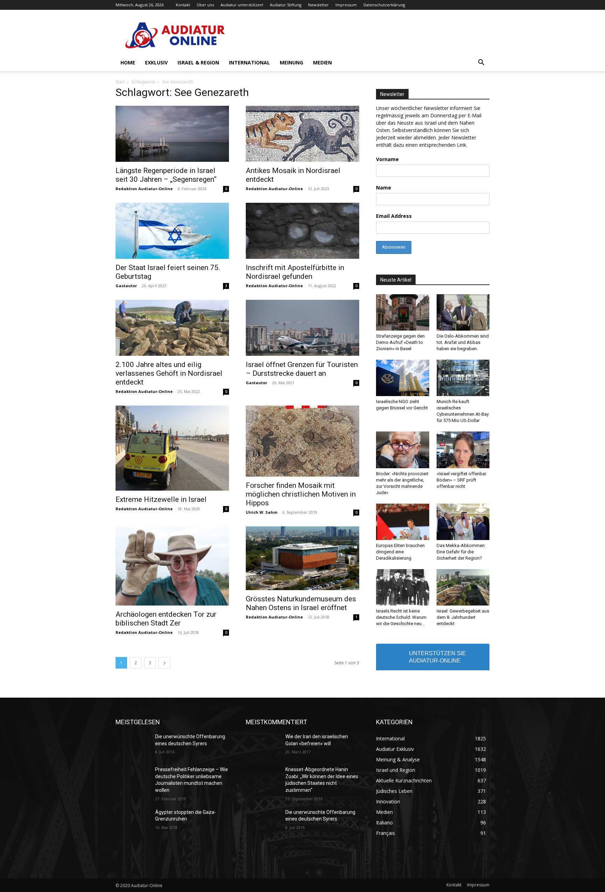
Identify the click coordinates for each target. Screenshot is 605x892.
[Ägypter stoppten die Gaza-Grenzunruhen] (132, 821)
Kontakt (183, 4)
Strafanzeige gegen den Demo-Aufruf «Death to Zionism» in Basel (400, 342)
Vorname (387, 159)
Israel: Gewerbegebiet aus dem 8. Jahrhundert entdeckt (463, 617)
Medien (322, 62)
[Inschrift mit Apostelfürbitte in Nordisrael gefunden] (302, 231)
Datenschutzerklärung (384, 4)
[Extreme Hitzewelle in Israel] (172, 448)
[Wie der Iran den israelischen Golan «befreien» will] (263, 745)
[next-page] (165, 663)
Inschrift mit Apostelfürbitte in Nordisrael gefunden (295, 272)
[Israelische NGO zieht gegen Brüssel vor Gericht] (402, 378)
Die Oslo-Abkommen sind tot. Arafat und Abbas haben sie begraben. (463, 342)
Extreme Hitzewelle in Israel (161, 499)
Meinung (291, 62)
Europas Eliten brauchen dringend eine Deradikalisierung (400, 552)
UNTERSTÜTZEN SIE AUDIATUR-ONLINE (437, 657)
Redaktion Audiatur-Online (144, 188)
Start (120, 82)
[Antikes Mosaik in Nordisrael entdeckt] (302, 134)
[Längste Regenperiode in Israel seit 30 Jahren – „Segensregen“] (172, 134)
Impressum (346, 4)
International (249, 62)
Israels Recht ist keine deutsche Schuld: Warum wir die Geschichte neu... (401, 617)
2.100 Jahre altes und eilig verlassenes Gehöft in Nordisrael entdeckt (169, 373)
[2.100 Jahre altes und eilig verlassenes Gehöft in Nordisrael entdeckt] (172, 328)
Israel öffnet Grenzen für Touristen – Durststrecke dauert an (302, 369)
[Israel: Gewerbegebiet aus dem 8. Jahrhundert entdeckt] (463, 587)
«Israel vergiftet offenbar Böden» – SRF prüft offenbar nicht (461, 480)
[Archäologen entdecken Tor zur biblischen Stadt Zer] (172, 566)
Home (127, 62)
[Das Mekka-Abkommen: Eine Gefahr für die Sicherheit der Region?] (463, 522)
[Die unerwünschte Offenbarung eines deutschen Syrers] (132, 745)
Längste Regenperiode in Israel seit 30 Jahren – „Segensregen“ (166, 175)
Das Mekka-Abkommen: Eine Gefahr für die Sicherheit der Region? (461, 552)
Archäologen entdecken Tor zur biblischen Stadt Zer (166, 618)
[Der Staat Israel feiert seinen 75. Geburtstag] (172, 231)
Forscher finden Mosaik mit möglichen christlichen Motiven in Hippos (301, 494)
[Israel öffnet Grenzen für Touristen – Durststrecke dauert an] (302, 328)
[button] (481, 63)
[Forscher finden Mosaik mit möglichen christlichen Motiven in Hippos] (302, 441)
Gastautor (126, 285)
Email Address (394, 216)
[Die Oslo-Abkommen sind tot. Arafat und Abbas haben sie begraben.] (463, 312)
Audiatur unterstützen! (242, 4)
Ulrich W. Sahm (261, 512)
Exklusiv (156, 62)
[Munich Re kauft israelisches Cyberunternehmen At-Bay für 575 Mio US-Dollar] (463, 378)
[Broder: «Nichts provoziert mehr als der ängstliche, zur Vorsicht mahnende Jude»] (402, 449)
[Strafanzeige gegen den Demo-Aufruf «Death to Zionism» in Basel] (402, 312)
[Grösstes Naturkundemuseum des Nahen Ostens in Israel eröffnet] (302, 558)
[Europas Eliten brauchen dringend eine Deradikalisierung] (402, 522)
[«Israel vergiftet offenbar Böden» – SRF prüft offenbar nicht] (463, 449)
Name (383, 187)
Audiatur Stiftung (285, 4)
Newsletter (318, 4)
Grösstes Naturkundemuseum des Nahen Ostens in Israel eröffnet (301, 603)
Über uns (205, 4)
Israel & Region (198, 62)
